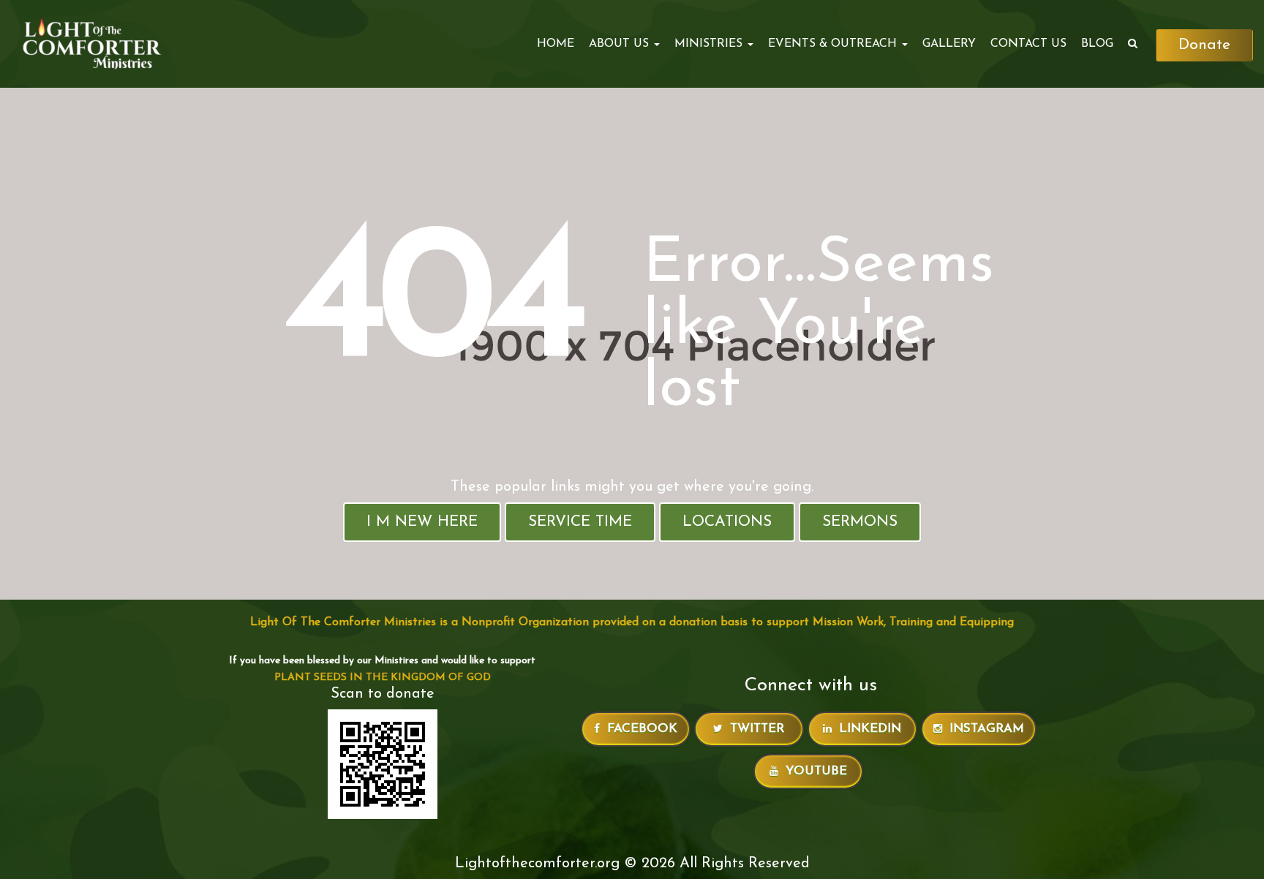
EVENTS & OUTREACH (834, 44)
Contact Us (1028, 44)
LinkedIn (870, 729)
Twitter (757, 729)
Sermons (860, 521)
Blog (1097, 44)
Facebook (642, 729)
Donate (1204, 45)
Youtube (816, 771)
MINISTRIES (710, 44)
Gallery (949, 44)
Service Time (580, 521)
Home (555, 44)
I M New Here (422, 521)
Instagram (986, 729)
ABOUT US (620, 44)
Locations (727, 521)
